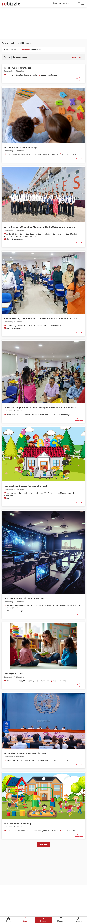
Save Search (77, 57)
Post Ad (43, 921)
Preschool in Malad (13, 674)
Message (61, 921)
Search (26, 921)
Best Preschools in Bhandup (17, 823)
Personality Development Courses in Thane (25, 753)
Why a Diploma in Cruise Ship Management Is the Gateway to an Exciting (39, 227)
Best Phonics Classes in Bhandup (20, 147)
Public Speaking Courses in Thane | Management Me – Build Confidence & (40, 407)
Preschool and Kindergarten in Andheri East (25, 486)
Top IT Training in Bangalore (17, 68)
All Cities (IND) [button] (61, 3)
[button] (20, 57)
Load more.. (43, 844)
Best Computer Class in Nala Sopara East (24, 598)
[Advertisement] (43, 23)
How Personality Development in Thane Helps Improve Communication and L (41, 318)
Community (26, 49)
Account (78, 921)
